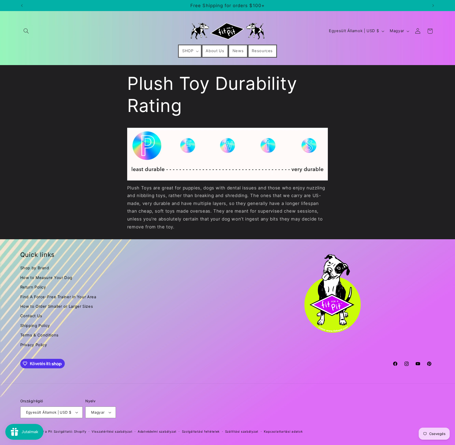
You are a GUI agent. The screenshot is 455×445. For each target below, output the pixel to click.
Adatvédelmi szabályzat (157, 431)
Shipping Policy (35, 325)
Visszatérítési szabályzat (112, 431)
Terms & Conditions (39, 335)
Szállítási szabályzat (241, 431)
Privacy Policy (33, 345)
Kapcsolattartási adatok (283, 431)
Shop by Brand (34, 268)
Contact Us (31, 316)
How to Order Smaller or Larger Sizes (56, 306)
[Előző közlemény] (22, 5)
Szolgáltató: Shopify (70, 431)
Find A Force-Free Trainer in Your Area (58, 297)
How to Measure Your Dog (46, 277)
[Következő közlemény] (433, 5)
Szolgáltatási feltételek (201, 431)
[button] (26, 31)
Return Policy (33, 287)
